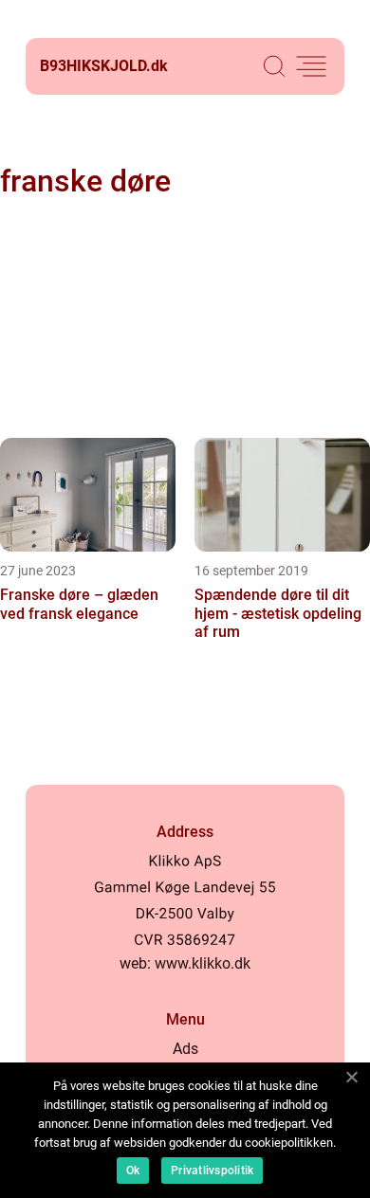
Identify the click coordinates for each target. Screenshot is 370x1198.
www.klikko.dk (202, 963)
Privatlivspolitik (212, 1170)
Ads (185, 1049)
